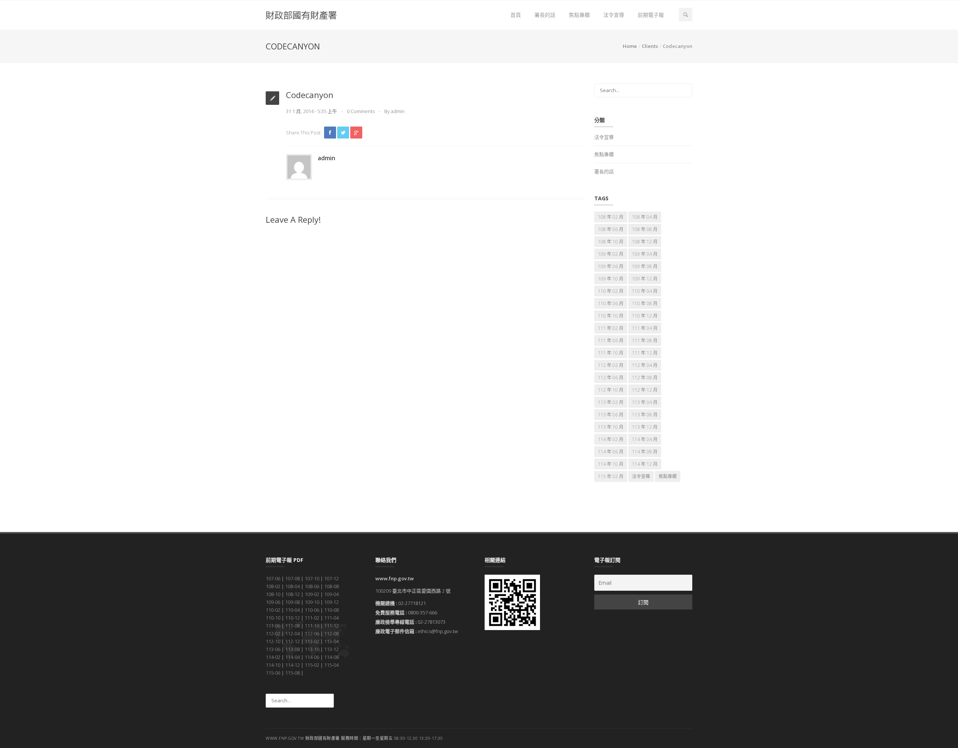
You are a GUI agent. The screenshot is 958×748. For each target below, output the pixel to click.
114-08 (331, 657)
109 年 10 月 (610, 279)
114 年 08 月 (645, 452)
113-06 (273, 649)
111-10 (312, 625)
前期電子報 (651, 14)
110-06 (312, 609)
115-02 (312, 665)
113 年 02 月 (610, 402)
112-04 (292, 633)
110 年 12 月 (645, 316)
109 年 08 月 (645, 266)
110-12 (292, 617)
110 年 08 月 (645, 303)
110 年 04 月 (645, 291)
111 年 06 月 (610, 340)
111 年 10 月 (610, 353)
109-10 (312, 602)
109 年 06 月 (610, 266)
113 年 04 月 (645, 402)
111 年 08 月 (645, 340)
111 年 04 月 (645, 328)
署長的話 (544, 14)
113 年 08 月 (645, 414)
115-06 (273, 672)
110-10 (273, 617)
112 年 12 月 (645, 390)
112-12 (292, 641)
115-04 (331, 665)
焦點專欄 (579, 14)
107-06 (273, 578)
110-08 (331, 609)
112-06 (312, 633)
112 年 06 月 (610, 377)
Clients (650, 46)
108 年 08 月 (645, 229)
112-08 (331, 633)
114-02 (273, 657)
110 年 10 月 (610, 316)
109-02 (312, 594)
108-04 (292, 586)
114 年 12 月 (645, 464)
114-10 (273, 665)
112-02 (273, 633)
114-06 (312, 657)
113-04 (331, 641)
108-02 (273, 586)
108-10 (273, 594)
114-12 (292, 665)
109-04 (331, 594)
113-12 (331, 649)
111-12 (331, 625)
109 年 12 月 (645, 279)
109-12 (331, 602)
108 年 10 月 (610, 241)
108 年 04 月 (645, 217)
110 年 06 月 (610, 303)
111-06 (273, 625)
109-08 (292, 602)
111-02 (312, 617)
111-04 (331, 617)
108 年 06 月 (610, 229)
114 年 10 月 (610, 464)
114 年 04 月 (645, 439)
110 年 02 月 (610, 291)
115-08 (292, 672)
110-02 (273, 609)
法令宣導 (613, 14)
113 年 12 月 (645, 427)
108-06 (312, 586)
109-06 (273, 602)
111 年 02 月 (610, 328)
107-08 (292, 578)
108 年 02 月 (610, 217)
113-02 (312, 641)
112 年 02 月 (610, 365)
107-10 (312, 578)
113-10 (312, 649)
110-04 (292, 609)
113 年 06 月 (610, 414)
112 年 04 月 (645, 365)
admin (398, 111)
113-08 (292, 649)
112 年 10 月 (610, 390)
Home (630, 46)
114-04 (292, 657)
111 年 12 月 (645, 353)
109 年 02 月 (610, 254)
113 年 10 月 (610, 427)
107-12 (331, 578)
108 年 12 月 (645, 241)
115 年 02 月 (610, 476)
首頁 (515, 14)
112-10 (273, 641)
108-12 (292, 594)
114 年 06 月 (610, 452)
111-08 (292, 625)
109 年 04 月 (645, 254)
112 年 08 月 (645, 377)
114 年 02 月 (610, 439)
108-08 (331, 586)
